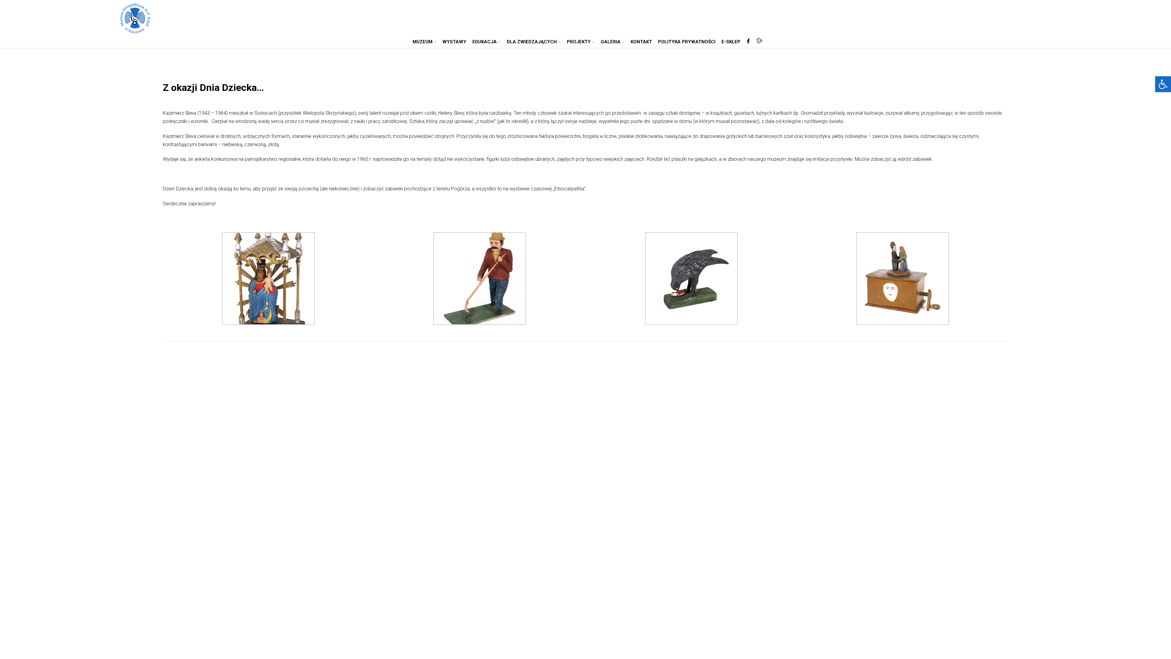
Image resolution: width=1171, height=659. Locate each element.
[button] (1163, 84)
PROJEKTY (579, 42)
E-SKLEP (731, 42)
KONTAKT (641, 42)
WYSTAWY (454, 42)
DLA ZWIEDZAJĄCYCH (532, 42)
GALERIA (611, 42)
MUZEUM (422, 42)
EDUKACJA (484, 42)
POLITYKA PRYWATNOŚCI (686, 42)
